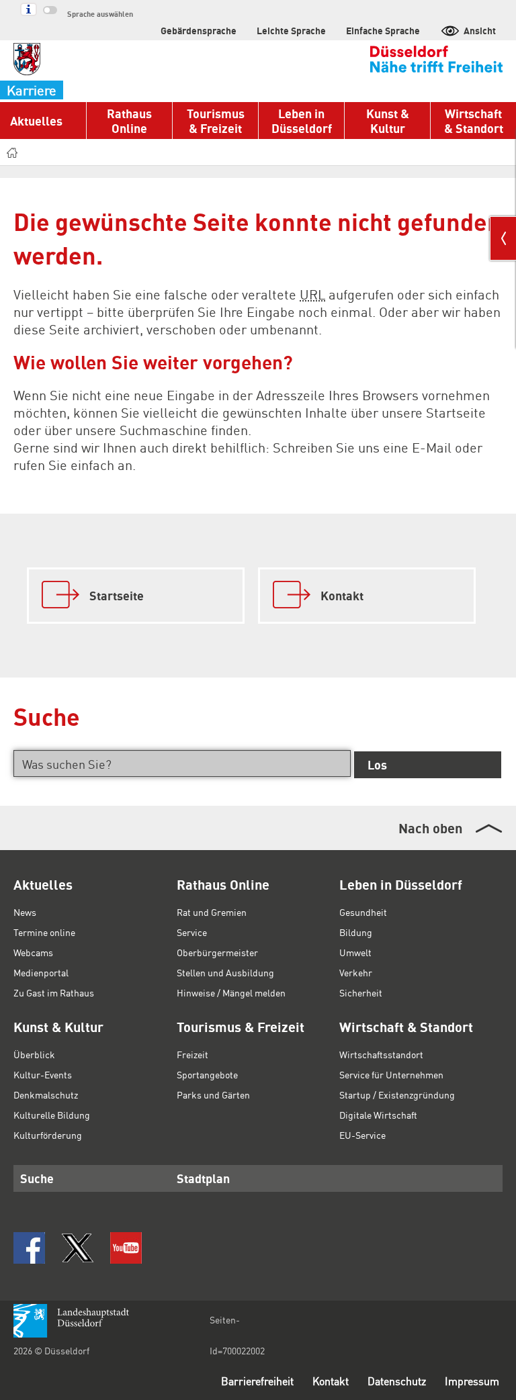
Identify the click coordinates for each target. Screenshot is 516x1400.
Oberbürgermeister (217, 952)
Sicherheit (360, 992)
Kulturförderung (47, 1135)
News (24, 912)
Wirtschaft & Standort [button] (473, 120)
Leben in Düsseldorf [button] (301, 120)
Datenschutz (397, 1381)
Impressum (472, 1381)
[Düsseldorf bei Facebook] (29, 1248)
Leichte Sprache (291, 30)
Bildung (355, 932)
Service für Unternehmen (391, 1074)
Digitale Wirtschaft (378, 1115)
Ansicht (480, 30)
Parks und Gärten (213, 1094)
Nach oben (430, 828)
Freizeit (192, 1054)
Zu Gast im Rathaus (53, 992)
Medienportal (41, 972)
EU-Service (362, 1135)
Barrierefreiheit (257, 1381)
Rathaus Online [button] (129, 120)
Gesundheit (363, 912)
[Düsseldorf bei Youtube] (126, 1248)
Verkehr (355, 972)
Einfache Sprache (383, 30)
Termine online (44, 932)
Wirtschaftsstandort (381, 1054)
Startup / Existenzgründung (397, 1094)
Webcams (33, 952)
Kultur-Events (42, 1074)
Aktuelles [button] (36, 120)
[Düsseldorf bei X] (77, 1248)
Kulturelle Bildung (51, 1115)
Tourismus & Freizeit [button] (216, 120)
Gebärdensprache (198, 30)
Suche (37, 1178)
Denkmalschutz (45, 1094)
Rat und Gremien (212, 912)
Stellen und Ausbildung (225, 972)
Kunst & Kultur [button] (387, 120)
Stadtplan (203, 1178)
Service (192, 932)
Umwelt (355, 952)
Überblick (34, 1054)
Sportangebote (207, 1074)
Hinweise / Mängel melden (231, 992)
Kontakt (330, 1381)
